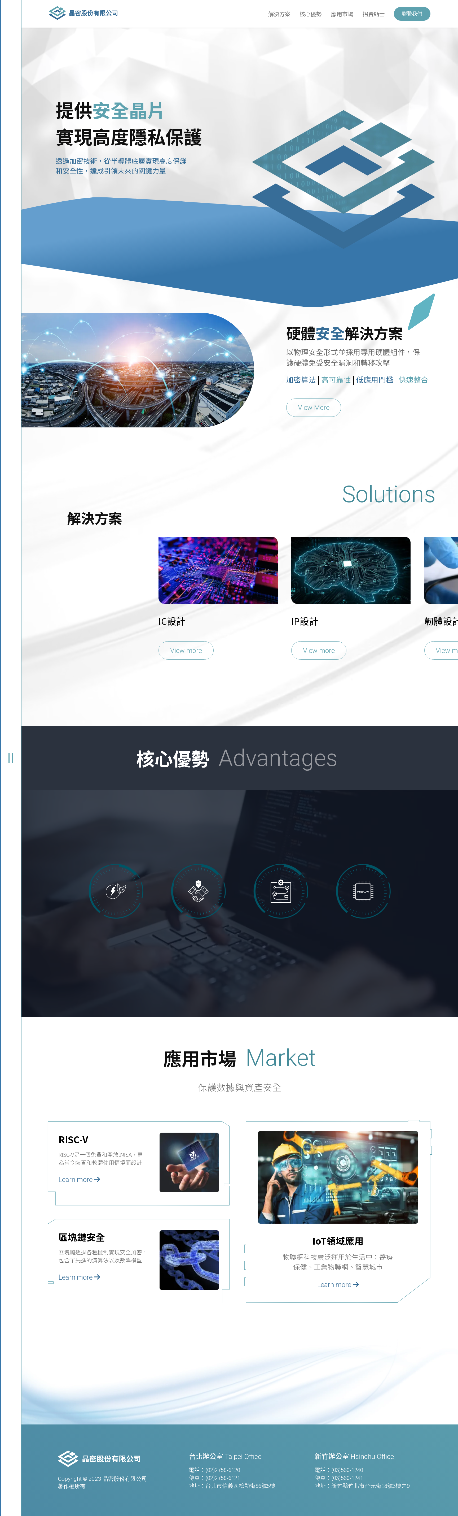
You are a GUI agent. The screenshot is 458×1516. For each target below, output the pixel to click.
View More (313, 408)
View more (186, 651)
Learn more (76, 1180)
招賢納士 (374, 14)
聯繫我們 (412, 13)
